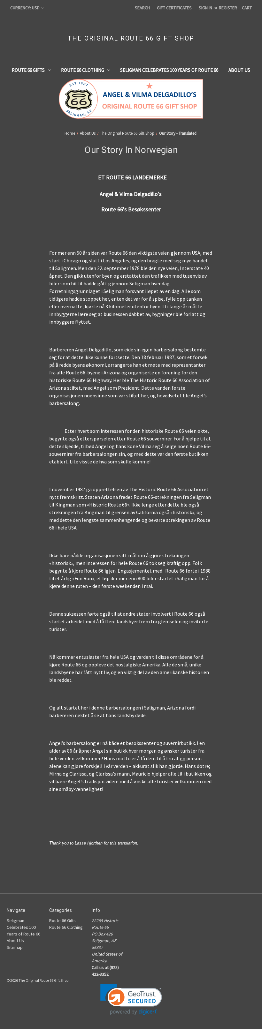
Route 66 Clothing (82, 70)
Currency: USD (25, 8)
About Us (239, 70)
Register (228, 8)
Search (142, 8)
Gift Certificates (174, 8)
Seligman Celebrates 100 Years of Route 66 (169, 70)
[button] (131, 999)
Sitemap (15, 947)
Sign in (205, 8)
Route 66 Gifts (28, 70)
